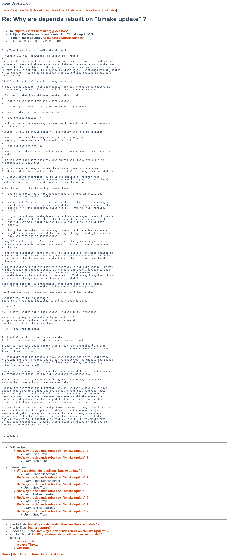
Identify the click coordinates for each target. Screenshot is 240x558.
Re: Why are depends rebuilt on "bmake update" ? (52, 450)
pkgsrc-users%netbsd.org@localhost (41, 31)
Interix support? (39, 527)
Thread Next (58, 10)
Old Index (109, 10)
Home (6, 554)
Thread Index (93, 10)
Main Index (20, 554)
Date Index (75, 10)
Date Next (24, 10)
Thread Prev (40, 10)
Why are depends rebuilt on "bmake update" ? (50, 470)
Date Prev (9, 10)
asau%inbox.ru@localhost (63, 37)
